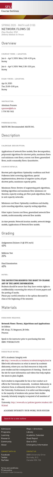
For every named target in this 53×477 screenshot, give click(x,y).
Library (29, 432)
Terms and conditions (9, 468)
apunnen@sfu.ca (9, 108)
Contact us (31, 451)
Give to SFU (31, 442)
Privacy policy (6, 470)
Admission (6, 429)
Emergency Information (37, 445)
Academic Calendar (35, 435)
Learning (5, 435)
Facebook (5, 455)
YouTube (5, 460)
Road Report (32, 439)
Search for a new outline (15, 419)
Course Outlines (10, 11)
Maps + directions (34, 429)
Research (5, 439)
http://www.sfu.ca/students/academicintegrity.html (27, 360)
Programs (5, 432)
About (3, 445)
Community (6, 442)
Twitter (4, 458)
